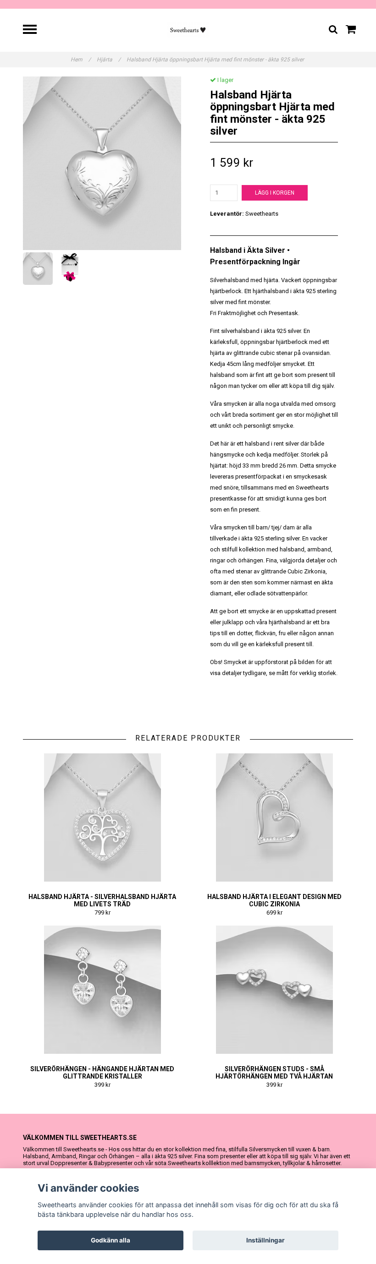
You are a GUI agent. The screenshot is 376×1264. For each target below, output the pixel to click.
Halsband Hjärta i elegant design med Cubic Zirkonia (274, 900)
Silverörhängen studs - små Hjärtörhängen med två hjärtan (274, 1072)
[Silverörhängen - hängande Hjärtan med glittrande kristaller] (102, 990)
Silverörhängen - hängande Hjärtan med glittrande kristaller (102, 1072)
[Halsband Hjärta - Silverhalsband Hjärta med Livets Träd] (102, 817)
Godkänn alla (110, 1240)
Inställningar (265, 1240)
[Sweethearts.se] (188, 29)
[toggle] (34, 30)
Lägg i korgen (274, 193)
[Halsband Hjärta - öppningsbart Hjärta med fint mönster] (102, 163)
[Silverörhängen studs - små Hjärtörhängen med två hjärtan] (274, 990)
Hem (81, 59)
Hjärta (109, 59)
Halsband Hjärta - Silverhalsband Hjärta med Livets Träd (102, 900)
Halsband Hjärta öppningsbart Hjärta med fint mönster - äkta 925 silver (216, 59)
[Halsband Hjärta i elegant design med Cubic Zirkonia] (274, 817)
